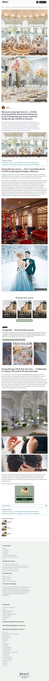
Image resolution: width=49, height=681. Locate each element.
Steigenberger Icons (6, 174)
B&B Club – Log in (6, 576)
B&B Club (4, 548)
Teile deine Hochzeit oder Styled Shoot (10, 557)
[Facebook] (22, 677)
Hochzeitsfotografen (7, 650)
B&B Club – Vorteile (6, 579)
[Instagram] (27, 677)
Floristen (4, 642)
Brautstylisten (5, 638)
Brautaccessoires (6, 635)
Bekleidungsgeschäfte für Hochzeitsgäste (11, 633)
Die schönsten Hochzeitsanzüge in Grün (10, 564)
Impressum (5, 619)
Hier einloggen (27, 501)
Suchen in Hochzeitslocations (24, 320)
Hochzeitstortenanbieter (7, 657)
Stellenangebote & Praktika (8, 610)
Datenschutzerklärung (7, 612)
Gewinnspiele (5, 553)
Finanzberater (5, 640)
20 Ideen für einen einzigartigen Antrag (10, 570)
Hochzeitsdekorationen (7, 647)
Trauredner (5, 665)
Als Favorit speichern (6, 505)
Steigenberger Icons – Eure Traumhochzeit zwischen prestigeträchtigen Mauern (20, 162)
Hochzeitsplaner (6, 655)
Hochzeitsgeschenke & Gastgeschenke (10, 652)
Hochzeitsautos (6, 645)
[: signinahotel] (9, 309)
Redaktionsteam (6, 617)
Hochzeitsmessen (6, 552)
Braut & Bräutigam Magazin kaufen (9, 555)
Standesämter (5, 663)
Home (4, 558)
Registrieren (24, 499)
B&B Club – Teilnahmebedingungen (9, 581)
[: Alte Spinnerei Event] (24, 309)
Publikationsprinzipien (7, 615)
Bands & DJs (5, 632)
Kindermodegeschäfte (7, 660)
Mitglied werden (43, 2)
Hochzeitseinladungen (7, 648)
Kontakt (4, 609)
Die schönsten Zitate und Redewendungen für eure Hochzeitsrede (15, 565)
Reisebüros (5, 662)
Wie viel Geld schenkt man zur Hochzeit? (10, 569)
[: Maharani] (40, 309)
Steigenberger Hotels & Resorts (31, 374)
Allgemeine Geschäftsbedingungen (9, 614)
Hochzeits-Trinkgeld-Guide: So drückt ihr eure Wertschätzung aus (15, 567)
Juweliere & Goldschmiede (8, 658)
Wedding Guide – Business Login (9, 607)
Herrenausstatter (6, 643)
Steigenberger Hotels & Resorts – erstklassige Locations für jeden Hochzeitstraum (21, 164)
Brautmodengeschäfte (7, 637)
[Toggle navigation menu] (37, 2)
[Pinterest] (25, 677)
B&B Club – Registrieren (7, 577)
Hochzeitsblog (5, 550)
